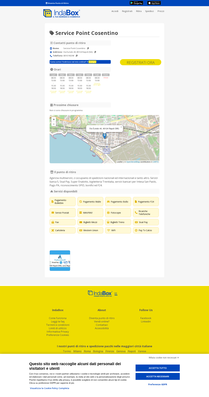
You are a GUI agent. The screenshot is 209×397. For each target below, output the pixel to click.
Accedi (115, 11)
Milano (77, 351)
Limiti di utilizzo (58, 328)
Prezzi (160, 11)
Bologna (98, 351)
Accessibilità (102, 328)
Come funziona (57, 318)
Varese (142, 351)
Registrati (127, 11)
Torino (67, 351)
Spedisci (149, 11)
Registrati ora (141, 62)
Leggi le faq (57, 321)
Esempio (92, 62)
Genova (121, 351)
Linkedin (146, 321)
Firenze (110, 351)
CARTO (156, 162)
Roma (87, 351)
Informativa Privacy (58, 331)
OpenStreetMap (133, 162)
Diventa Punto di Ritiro (58, 3)
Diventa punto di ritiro (102, 318)
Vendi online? (101, 321)
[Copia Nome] (88, 48)
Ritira (139, 11)
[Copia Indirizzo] (95, 52)
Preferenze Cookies (57, 335)
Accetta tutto (158, 368)
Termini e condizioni (57, 325)
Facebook (145, 318)
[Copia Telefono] (76, 56)
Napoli (132, 351)
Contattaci (102, 325)
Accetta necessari (157, 376)
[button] (104, 136)
